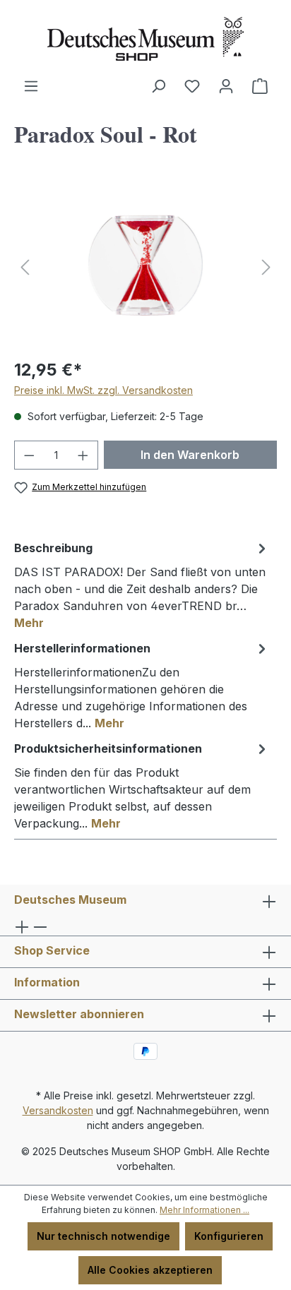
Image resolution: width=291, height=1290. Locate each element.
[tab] (142, 584)
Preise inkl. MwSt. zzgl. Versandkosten (103, 390)
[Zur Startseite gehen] (145, 39)
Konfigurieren (228, 1236)
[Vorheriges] (24, 267)
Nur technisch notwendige (103, 1236)
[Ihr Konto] (226, 86)
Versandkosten (58, 1110)
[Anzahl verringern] (29, 455)
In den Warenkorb (190, 455)
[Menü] (31, 86)
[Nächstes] (266, 267)
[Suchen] (158, 86)
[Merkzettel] (192, 86)
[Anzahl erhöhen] (83, 455)
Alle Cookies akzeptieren (150, 1270)
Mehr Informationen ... (204, 1210)
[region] (145, 267)
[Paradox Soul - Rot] (145, 267)
